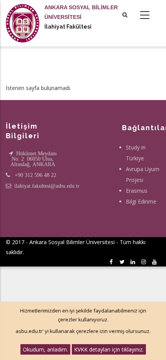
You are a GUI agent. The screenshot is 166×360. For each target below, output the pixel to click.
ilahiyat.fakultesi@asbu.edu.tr (47, 185)
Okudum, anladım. (45, 349)
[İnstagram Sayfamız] (145, 261)
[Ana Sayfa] (22, 15)
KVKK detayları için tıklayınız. (109, 349)
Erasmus (136, 190)
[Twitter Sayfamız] (123, 261)
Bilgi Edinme (141, 201)
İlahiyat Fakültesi (67, 27)
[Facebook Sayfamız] (112, 261)
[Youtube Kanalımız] (155, 261)
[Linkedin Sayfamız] (134, 261)
